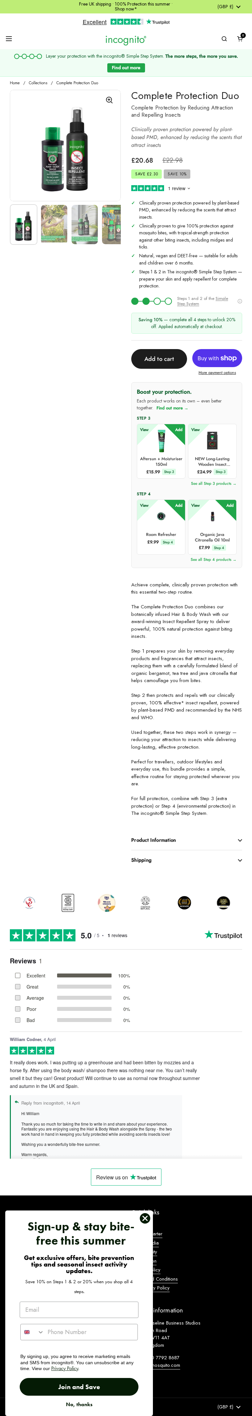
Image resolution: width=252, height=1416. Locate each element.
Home (15, 83)
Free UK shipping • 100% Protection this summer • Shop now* (126, 7)
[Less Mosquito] (126, 40)
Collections (38, 83)
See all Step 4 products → (214, 559)
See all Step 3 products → (214, 483)
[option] (29, 903)
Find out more (126, 67)
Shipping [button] (141, 860)
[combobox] (32, 1332)
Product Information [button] (153, 840)
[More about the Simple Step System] (240, 301)
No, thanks (79, 1404)
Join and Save (79, 1387)
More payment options (217, 373)
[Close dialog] (145, 1218)
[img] (151, 301)
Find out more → (172, 408)
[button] (240, 38)
